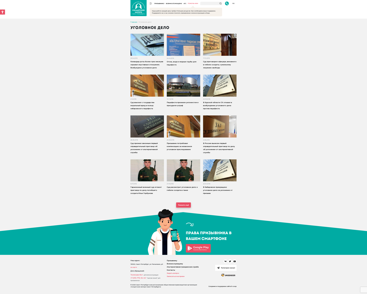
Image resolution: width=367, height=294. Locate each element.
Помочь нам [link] (193, 3)
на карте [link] (133, 267)
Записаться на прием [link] (175, 276)
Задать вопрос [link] (173, 273)
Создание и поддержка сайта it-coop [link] (222, 286)
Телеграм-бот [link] (136, 275)
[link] (2, 12)
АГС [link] (185, 3)
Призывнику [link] (159, 3)
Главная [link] (133, 22)
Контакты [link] (171, 270)
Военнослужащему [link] (174, 3)
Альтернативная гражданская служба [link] (183, 267)
